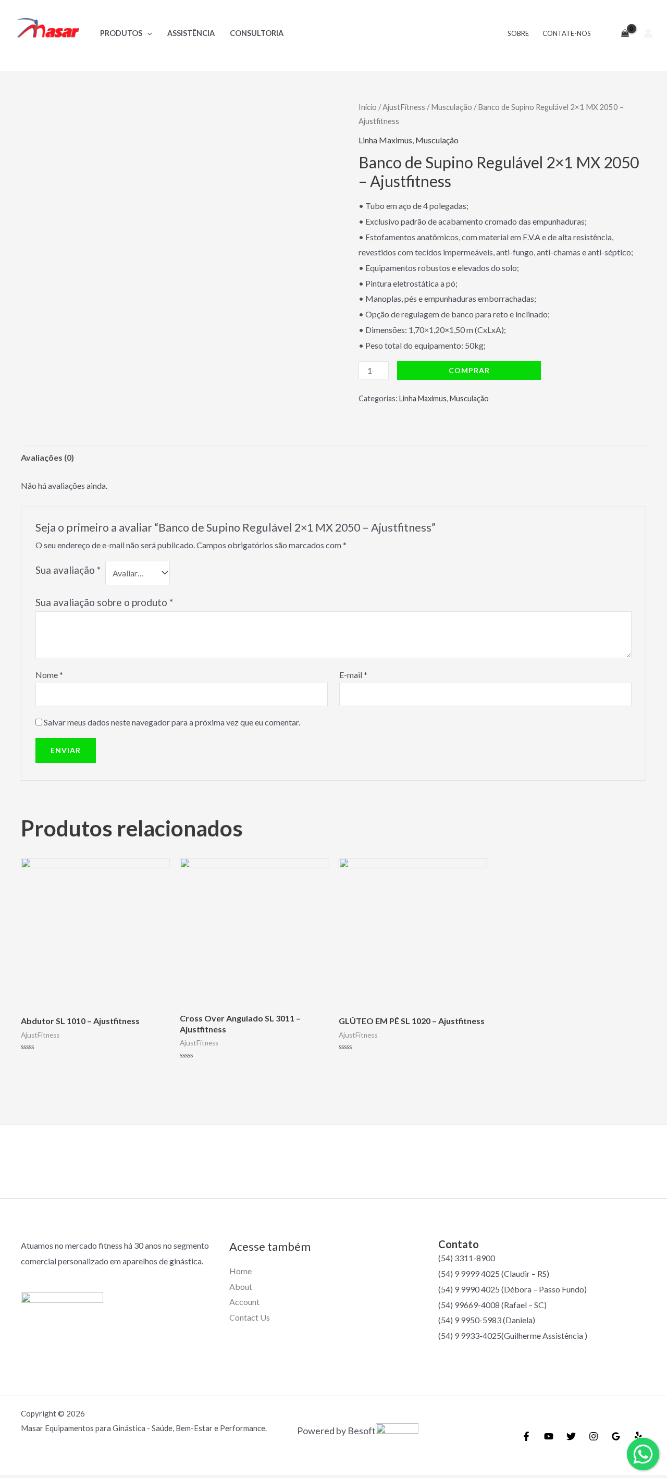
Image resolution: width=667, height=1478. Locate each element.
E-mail (353, 675)
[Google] (616, 1436)
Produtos (121, 33)
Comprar (469, 370)
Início (368, 107)
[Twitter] (571, 1436)
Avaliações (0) (47, 457)
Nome (49, 675)
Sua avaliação (68, 570)
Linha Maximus (385, 140)
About (240, 1286)
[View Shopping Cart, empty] (620, 33)
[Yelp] (638, 1436)
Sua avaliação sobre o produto (104, 602)
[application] (147, 33)
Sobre (518, 33)
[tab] (47, 458)
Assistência (191, 33)
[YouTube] (548, 1436)
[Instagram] (593, 1436)
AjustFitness (403, 107)
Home (240, 1271)
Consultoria (256, 33)
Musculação (451, 107)
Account (244, 1302)
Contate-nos (566, 33)
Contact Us (249, 1317)
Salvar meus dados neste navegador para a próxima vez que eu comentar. (172, 722)
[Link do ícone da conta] (648, 33)
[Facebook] (526, 1436)
